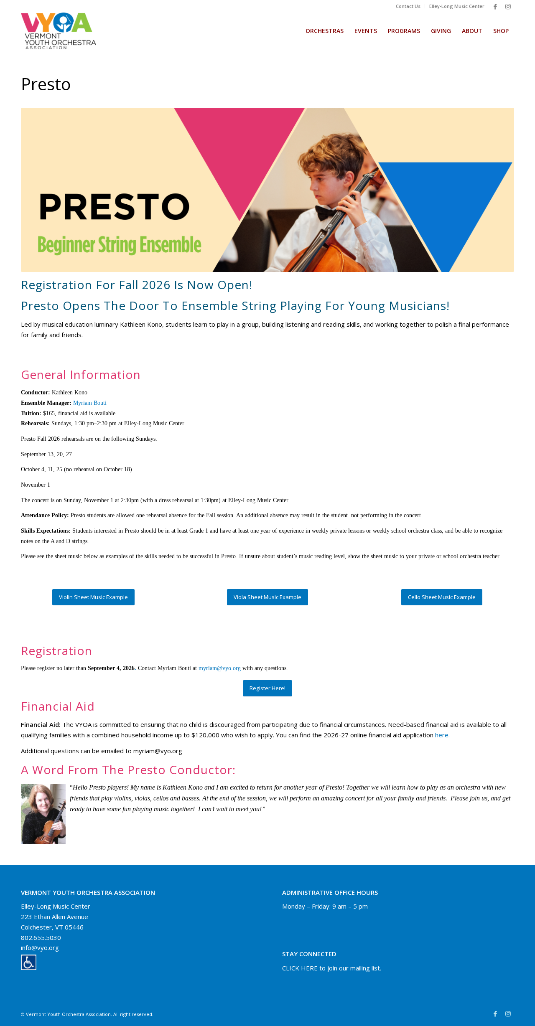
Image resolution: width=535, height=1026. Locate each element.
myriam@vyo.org (220, 668)
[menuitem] (408, 6)
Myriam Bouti (90, 403)
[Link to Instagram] (508, 6)
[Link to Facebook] (495, 6)
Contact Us (408, 6)
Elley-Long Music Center (456, 6)
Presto (46, 83)
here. (442, 735)
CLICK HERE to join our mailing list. (331, 968)
